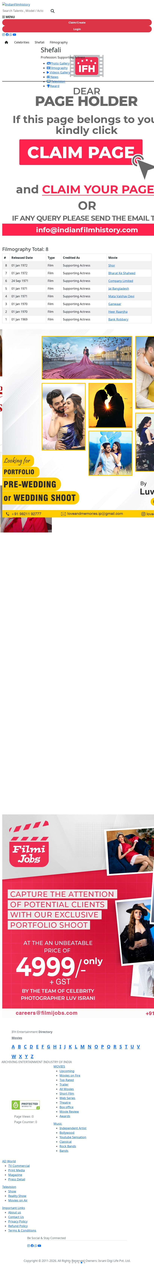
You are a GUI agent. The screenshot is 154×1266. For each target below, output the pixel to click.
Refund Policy (18, 1226)
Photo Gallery (59, 63)
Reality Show (17, 1196)
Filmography (58, 42)
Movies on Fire (70, 1075)
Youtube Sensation (73, 1137)
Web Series (67, 1098)
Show (12, 1191)
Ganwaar (114, 304)
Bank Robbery (118, 319)
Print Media (16, 1170)
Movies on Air (18, 1200)
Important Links (13, 1208)
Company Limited (120, 281)
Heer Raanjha (118, 312)
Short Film (67, 1093)
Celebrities (21, 42)
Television (58, 81)
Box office (66, 1107)
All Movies (67, 1089)
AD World (9, 1161)
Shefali (39, 42)
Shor (111, 265)
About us (14, 1212)
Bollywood (67, 1133)
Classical (66, 1142)
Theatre (65, 1102)
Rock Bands (68, 1146)
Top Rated (67, 1080)
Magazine (15, 1175)
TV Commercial (19, 1166)
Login (77, 29)
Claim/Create (77, 22)
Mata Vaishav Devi (121, 296)
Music (58, 1124)
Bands (64, 1151)
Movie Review (69, 1112)
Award (54, 86)
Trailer (64, 1084)
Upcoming (67, 1071)
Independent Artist (73, 1128)
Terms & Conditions (22, 1230)
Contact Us (16, 1217)
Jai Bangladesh (118, 288)
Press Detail (16, 1179)
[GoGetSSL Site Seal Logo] (26, 1105)
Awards (65, 1116)
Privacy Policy (17, 1221)
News (54, 77)
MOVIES (59, 1066)
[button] (77, 17)
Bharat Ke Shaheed (121, 273)
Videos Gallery (59, 72)
